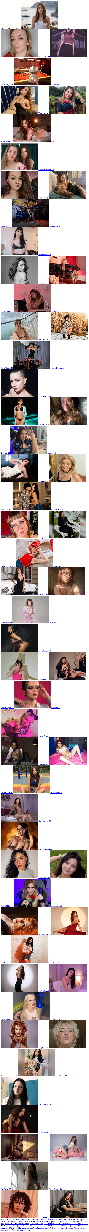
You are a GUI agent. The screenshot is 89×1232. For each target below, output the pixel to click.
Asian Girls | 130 (44, 1226)
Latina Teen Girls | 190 (12, 1226)
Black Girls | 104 (57, 1226)
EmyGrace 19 (53, 963)
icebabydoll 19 (53, 453)
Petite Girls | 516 (37, 1222)
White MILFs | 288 (55, 1224)
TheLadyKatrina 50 (45, 396)
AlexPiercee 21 (56, 793)
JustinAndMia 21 (55, 226)
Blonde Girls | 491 (62, 1222)
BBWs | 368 (13, 1224)
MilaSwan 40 (43, 283)
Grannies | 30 (6, 1228)
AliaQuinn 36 (43, 538)
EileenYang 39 (56, 906)
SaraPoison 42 (43, 764)
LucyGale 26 (43, 1048)
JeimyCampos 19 (44, 651)
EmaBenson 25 (44, 878)
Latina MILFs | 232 (69, 1224)
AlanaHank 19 (44, 1161)
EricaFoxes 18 (63, 28)
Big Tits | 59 (68, 1226)
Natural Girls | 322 (40, 1224)
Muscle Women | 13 (75, 1228)
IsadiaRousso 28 (44, 934)
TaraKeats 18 (43, 113)
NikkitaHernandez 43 (58, 368)
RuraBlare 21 (58, 566)
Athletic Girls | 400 (76, 1222)
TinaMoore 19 (43, 481)
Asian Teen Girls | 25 (32, 1228)
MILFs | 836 (53, 1220)
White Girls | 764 (64, 1220)
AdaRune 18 (55, 708)
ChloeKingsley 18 (45, 1104)
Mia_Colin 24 (56, 141)
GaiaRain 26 (43, 594)
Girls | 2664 (15, 1220)
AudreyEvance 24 (55, 1189)
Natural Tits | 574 (24, 1222)
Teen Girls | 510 (49, 1222)
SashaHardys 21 (57, 85)
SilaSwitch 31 (43, 198)
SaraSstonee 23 (61, 1076)
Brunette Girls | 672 (78, 1220)
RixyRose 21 (43, 679)
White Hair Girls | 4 (18, 1230)
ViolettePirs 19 (44, 1217)
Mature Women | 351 (25, 1224)
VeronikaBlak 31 (44, 255)
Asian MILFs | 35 (79, 1226)
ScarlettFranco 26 (44, 736)
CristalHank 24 (44, 425)
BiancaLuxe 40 (44, 56)
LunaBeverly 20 (56, 1019)
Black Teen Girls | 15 (60, 1228)
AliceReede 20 (54, 623)
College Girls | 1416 (27, 1220)
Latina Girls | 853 (41, 1220)
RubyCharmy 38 (44, 821)
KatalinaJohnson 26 (45, 849)
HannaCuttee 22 (44, 340)
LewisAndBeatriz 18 (46, 170)
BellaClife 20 (56, 311)
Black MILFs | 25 (17, 1228)
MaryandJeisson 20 (58, 510)
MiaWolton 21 (43, 991)
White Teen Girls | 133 (29, 1226)
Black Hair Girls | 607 (9, 1222)
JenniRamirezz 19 (45, 1132)
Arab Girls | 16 (46, 1228)
